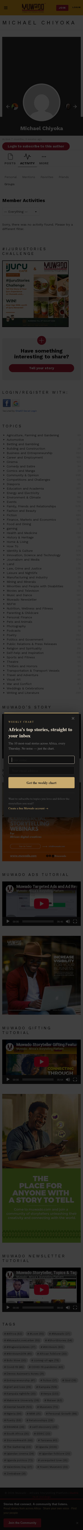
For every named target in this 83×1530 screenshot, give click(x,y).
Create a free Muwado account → (28, 808)
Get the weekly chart (41, 782)
